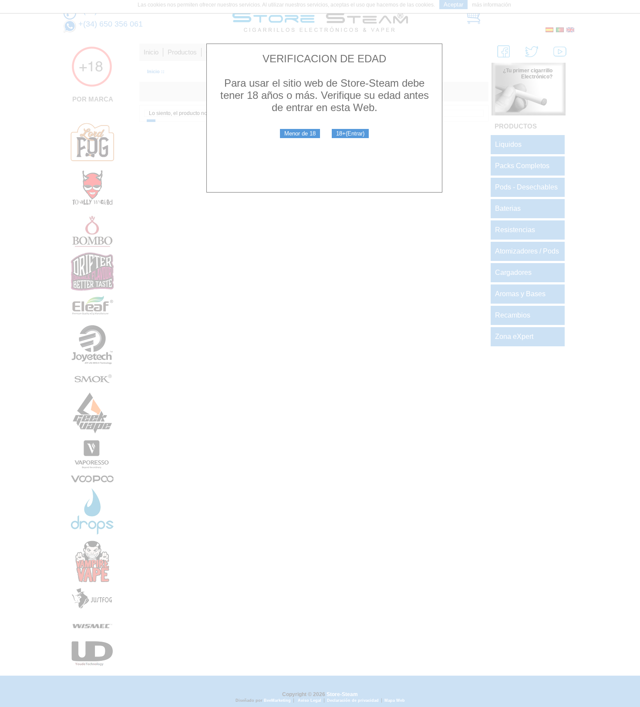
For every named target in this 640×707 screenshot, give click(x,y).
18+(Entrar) (350, 133)
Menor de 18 (300, 133)
